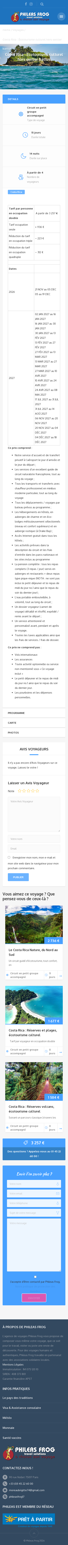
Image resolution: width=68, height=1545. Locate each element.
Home (6, 29)
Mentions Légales (13, 1364)
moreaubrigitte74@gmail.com (26, 1490)
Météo (7, 1418)
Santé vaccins (12, 1438)
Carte (12, 722)
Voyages (18, 29)
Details (13, 99)
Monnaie (8, 1428)
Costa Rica (16, 192)
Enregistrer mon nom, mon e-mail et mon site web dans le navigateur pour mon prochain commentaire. (33, 863)
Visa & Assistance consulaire (22, 1408)
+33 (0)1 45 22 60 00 (21, 1483)
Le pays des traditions (18, 1398)
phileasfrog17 (16, 1496)
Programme (16, 713)
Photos (13, 732)
